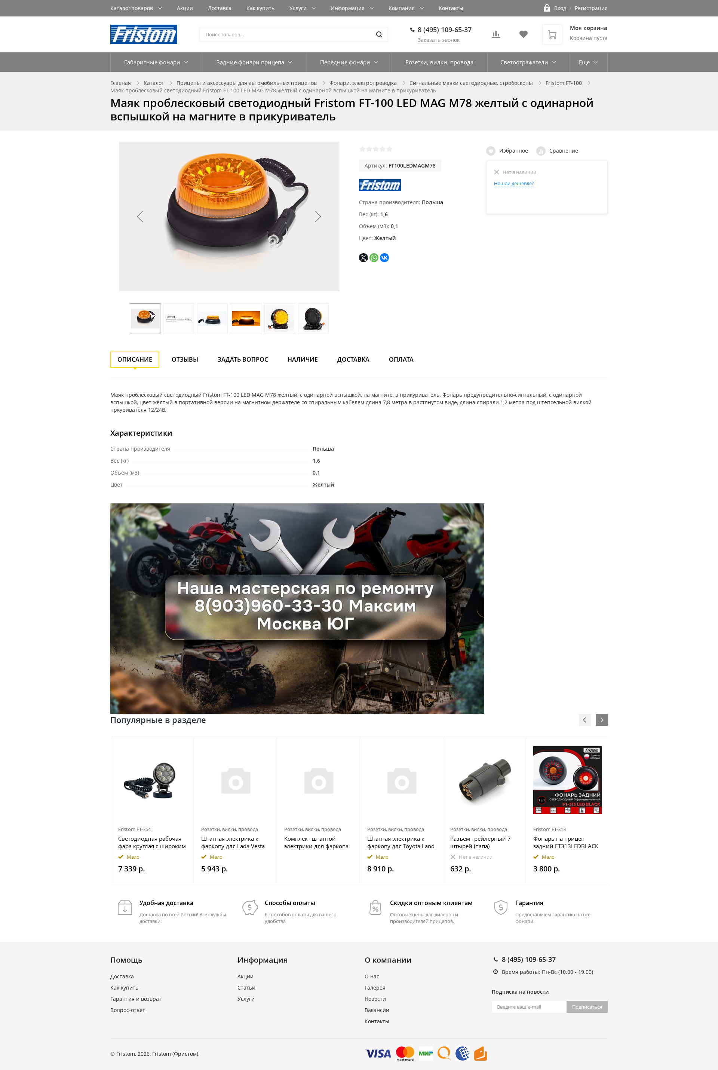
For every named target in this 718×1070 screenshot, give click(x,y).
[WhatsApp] (373, 257)
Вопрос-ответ (127, 1010)
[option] (152, 810)
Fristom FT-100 (564, 82)
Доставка (219, 8)
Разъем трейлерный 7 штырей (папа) (480, 842)
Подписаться (587, 1006)
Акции (185, 8)
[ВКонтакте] (384, 257)
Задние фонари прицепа (250, 62)
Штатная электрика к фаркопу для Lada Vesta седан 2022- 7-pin (233, 842)
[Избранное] (170, 746)
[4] (382, 149)
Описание (134, 359)
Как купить (260, 8)
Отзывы (185, 359)
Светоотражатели (524, 62)
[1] (362, 149)
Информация (348, 8)
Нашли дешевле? (514, 183)
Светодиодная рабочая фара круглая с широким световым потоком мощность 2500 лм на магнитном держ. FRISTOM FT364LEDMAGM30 (152, 842)
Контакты (451, 8)
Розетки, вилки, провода (439, 62)
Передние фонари (345, 62)
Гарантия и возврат (136, 998)
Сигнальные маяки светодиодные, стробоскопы (471, 82)
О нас (372, 976)
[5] (389, 149)
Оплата (401, 359)
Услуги (298, 8)
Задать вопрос (243, 359)
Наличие (303, 359)
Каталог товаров (132, 8)
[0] (495, 36)
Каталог (154, 82)
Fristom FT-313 (549, 829)
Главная (120, 82)
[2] (369, 149)
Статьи (246, 987)
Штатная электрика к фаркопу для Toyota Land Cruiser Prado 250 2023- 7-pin (401, 842)
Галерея (375, 987)
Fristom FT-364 (134, 829)
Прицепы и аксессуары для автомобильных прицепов (247, 82)
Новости (375, 998)
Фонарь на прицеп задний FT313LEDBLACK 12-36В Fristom (565, 842)
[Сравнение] (183, 746)
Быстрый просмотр (152, 780)
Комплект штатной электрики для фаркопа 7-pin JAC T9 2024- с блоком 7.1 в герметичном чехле (316, 842)
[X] (363, 257)
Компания (402, 8)
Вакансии (377, 1010)
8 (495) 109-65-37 (445, 29)
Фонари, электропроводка (363, 82)
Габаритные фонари (152, 62)
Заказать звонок (439, 39)
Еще (584, 62)
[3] (375, 149)
